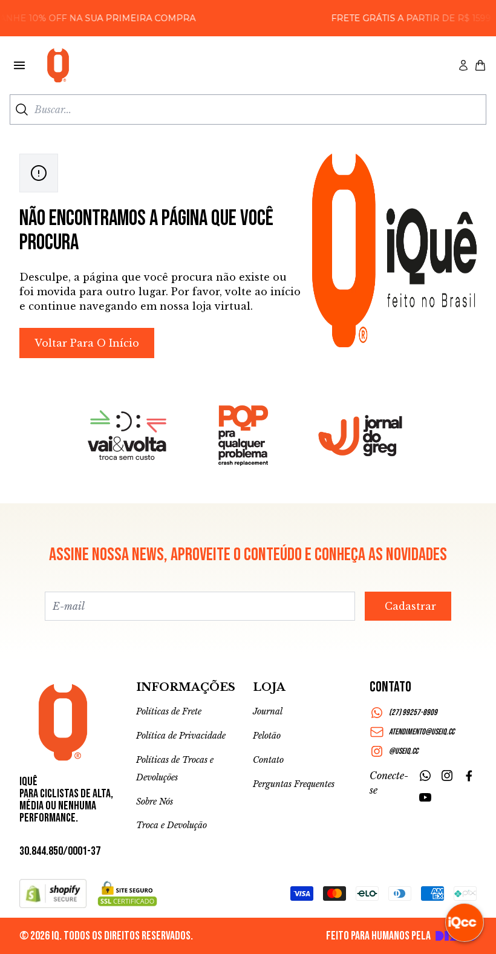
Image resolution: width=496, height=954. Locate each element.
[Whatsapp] (425, 775)
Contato (268, 759)
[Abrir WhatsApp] (30, 923)
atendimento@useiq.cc (421, 732)
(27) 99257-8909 (413, 712)
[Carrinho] (480, 65)
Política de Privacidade (181, 735)
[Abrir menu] (19, 65)
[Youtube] (425, 797)
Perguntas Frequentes (293, 784)
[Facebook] (469, 775)
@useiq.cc (403, 751)
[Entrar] (463, 65)
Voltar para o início (86, 343)
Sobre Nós (154, 801)
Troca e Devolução (171, 825)
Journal (267, 711)
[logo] (58, 65)
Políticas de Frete (168, 711)
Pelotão (267, 735)
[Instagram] (447, 775)
